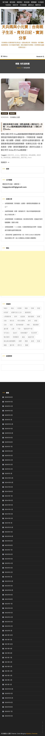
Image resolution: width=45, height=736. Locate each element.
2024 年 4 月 (9, 509)
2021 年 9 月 (8, 649)
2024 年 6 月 (9, 500)
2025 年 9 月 (9, 438)
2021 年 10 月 (9, 644)
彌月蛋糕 (31, 316)
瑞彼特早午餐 (28, 329)
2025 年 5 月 (9, 456)
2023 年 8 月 (9, 545)
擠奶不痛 (23, 157)
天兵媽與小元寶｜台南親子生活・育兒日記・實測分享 (22, 32)
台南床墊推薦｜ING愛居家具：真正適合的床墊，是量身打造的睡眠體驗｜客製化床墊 (23, 220)
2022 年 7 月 (8, 604)
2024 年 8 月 (9, 491)
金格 (32, 341)
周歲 (26, 308)
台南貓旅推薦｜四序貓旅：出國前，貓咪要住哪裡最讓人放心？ (22, 205)
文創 (5, 321)
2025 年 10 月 (9, 433)
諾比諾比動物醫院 (9, 341)
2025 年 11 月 (9, 429)
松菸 (11, 325)
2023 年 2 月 (9, 572)
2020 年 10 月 (9, 698)
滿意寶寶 (36, 325)
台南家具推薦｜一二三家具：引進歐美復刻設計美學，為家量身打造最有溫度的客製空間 (23, 228)
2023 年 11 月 (9, 532)
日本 (5, 325)
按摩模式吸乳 (16, 157)
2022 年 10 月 (9, 590)
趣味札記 (31, 5)
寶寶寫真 (28, 312)
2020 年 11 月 (9, 693)
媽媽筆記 (19, 2)
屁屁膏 (22, 316)
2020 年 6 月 (9, 716)
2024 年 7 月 (9, 496)
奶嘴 (32, 308)
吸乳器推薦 (32, 155)
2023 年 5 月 (9, 559)
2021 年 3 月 (8, 675)
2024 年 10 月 (9, 482)
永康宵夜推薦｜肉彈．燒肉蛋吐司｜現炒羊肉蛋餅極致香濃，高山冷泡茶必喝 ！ (23, 213)
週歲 (26, 341)
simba (17, 155)
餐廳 (5, 345)
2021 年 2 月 (8, 680)
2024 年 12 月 (9, 478)
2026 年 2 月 (9, 415)
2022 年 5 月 (9, 613)
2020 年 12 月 (9, 689)
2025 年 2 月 (9, 469)
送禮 (20, 341)
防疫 (38, 341)
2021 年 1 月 (8, 684)
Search (39, 56)
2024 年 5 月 (9, 505)
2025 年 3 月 (9, 465)
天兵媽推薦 (23, 5)
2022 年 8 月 (9, 599)
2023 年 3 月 (9, 568)
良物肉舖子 (24, 333)
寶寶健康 (34, 2)
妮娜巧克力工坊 (16, 312)
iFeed (30, 157)
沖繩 (28, 325)
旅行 (29, 321)
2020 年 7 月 (8, 711)
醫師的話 (38, 5)
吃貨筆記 (8, 5)
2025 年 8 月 (9, 442)
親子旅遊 (5, 2)
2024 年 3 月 (9, 514)
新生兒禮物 (21, 321)
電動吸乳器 (24, 155)
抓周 (38, 316)
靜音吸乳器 (7, 157)
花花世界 (34, 333)
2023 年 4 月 (9, 563)
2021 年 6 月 (8, 662)
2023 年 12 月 (9, 527)
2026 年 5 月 (9, 402)
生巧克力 (7, 333)
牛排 (18, 329)
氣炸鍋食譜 (19, 325)
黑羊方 (19, 345)
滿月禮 (6, 329)
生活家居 (41, 2)
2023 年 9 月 (9, 541)
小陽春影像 (7, 316)
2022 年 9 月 (9, 595)
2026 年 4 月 (9, 406)
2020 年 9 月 (9, 702)
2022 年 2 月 (9, 626)
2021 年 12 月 (9, 635)
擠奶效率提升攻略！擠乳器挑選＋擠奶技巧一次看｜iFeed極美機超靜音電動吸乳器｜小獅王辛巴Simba (23, 127)
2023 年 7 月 (8, 550)
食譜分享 (15, 5)
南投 (12, 308)
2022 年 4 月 (9, 617)
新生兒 (12, 321)
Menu (5, 56)
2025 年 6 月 (9, 451)
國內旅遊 (12, 2)
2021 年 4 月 (8, 671)
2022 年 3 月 (9, 622)
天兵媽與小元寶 (15, 117)
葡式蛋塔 (7, 337)
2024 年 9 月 (9, 487)
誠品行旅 (31, 337)
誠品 (23, 337)
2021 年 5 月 (8, 667)
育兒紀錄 (26, 2)
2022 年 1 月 (8, 631)
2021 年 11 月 (8, 640)
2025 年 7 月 (8, 447)
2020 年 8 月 (9, 707)
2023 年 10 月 (9, 536)
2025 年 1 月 (8, 473)
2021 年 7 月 (8, 658)
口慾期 (19, 308)
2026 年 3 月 (9, 411)
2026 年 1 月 (8, 420)
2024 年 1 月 (8, 523)
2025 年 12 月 (9, 424)
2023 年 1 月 (8, 577)
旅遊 (35, 321)
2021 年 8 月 (8, 653)
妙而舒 (6, 312)
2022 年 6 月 (9, 608)
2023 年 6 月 (9, 554)
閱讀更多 (4, 162)
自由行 (15, 333)
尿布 (15, 316)
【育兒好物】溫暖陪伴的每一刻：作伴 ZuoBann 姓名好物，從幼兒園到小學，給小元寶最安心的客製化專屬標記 (23, 236)
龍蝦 (26, 345)
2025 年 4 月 (9, 460)
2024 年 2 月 (9, 518)
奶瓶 (38, 308)
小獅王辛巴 (10, 155)
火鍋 (12, 329)
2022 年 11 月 (9, 586)
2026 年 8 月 (9, 397)
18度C (6, 308)
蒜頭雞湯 (16, 337)
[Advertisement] (22, 273)
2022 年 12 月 (9, 581)
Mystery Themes (31, 734)
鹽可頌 (12, 345)
